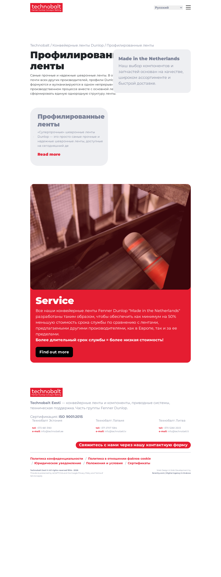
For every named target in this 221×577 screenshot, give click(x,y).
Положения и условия (104, 463)
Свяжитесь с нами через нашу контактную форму (133, 445)
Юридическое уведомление (57, 463)
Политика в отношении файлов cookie (119, 459)
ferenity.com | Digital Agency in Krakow (171, 473)
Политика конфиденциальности (56, 459)
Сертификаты (139, 463)
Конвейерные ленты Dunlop (78, 45)
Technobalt (40, 45)
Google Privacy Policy (81, 473)
